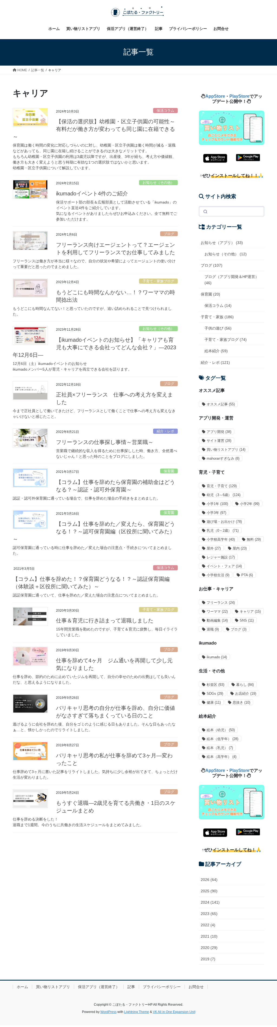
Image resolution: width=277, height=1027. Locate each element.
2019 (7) (208, 959)
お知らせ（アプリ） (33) (222, 242)
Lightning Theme (136, 1012)
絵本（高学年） (221, 757)
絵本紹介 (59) (216, 351)
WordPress (108, 1012)
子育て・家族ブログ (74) (226, 339)
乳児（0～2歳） (223, 530)
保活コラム (165, 111)
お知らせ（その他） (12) (226, 254)
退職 (213, 629)
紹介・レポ (165, 431)
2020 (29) (209, 947)
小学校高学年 (221, 539)
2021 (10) (209, 936)
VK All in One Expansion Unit (174, 1012)
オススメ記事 (221, 404)
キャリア (250, 611)
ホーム (22, 987)
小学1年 (217, 504)
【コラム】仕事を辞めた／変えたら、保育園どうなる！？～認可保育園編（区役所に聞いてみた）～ (94, 531)
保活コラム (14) (218, 305)
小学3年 (216, 513)
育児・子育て (222, 486)
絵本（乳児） (220, 748)
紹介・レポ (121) (215, 362)
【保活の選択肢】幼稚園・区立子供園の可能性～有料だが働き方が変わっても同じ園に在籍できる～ (94, 129)
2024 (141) (210, 902)
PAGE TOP (265, 991)
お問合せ (196, 987)
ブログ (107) (211, 265)
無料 (254, 539)
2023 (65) (209, 913)
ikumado (217, 657)
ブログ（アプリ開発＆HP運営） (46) (232, 279)
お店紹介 (245, 694)
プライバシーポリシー (162, 987)
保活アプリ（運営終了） (99, 987)
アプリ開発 (219, 432)
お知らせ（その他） (158, 183)
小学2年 (249, 504)
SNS (247, 620)
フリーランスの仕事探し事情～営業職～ (104, 442)
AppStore (215, 96)
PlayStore (239, 96)
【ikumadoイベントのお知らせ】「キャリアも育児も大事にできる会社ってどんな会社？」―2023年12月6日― (94, 347)
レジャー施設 (221, 557)
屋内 (240, 548)
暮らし (245, 685)
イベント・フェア (224, 566)
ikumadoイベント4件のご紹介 (92, 193)
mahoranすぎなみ (223, 458)
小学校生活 (218, 575)
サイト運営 (219, 441)
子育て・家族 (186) (217, 317)
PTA (247, 575)
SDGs (215, 694)
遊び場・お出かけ (224, 522)
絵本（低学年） (222, 739)
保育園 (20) (210, 294)
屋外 (214, 548)
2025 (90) (209, 891)
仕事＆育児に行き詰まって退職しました (104, 620)
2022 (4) (208, 925)
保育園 (169, 471)
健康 (214, 702)
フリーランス (221, 603)
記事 (131, 987)
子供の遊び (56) (218, 328)
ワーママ (217, 611)
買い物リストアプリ (226, 450)
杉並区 (215, 685)
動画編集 (217, 620)
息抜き (241, 702)
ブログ (169, 234)
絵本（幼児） (221, 730)
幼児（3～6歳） (223, 495)
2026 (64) (209, 879)
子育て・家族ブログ (158, 281)
